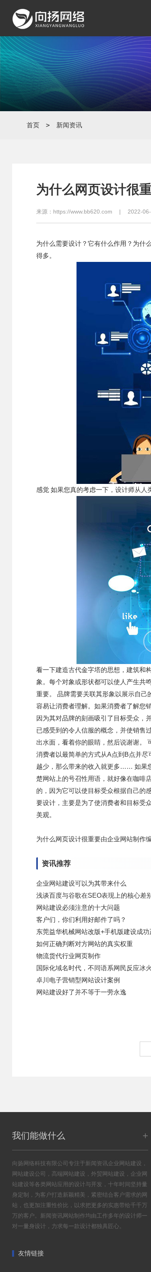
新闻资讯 (69, 125)
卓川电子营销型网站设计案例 (78, 980)
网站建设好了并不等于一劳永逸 (81, 992)
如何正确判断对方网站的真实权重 (84, 943)
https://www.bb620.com (82, 211)
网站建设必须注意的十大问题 (78, 907)
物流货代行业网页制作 (68, 955)
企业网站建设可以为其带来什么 (81, 883)
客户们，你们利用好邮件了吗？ (81, 919)
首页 (33, 125)
